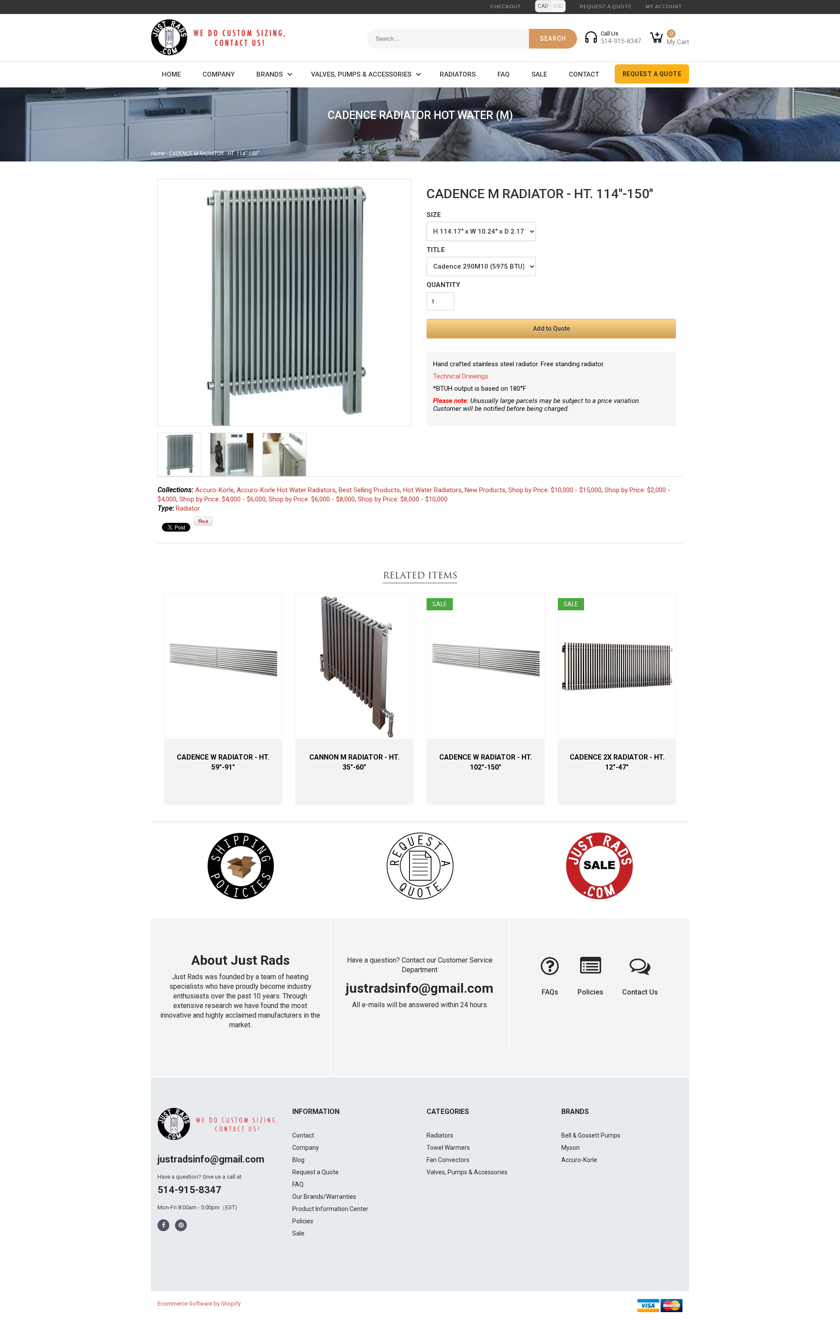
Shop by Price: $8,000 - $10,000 (403, 499)
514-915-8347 (189, 1189)
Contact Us (640, 992)
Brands (269, 74)
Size (434, 215)
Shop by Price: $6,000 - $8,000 (312, 499)
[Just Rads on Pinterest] (181, 1225)
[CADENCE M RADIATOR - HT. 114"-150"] (284, 305)
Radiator (188, 508)
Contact (584, 74)
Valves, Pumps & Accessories (361, 74)
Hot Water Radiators (432, 490)
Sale (539, 74)
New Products (485, 490)
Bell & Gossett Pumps (590, 1135)
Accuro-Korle (214, 490)
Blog (298, 1159)
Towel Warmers (448, 1147)
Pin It (203, 521)
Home (171, 74)
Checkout (505, 6)
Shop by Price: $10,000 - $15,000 (555, 490)
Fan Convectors (448, 1159)
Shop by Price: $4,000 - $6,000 (222, 499)
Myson (570, 1147)
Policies (590, 992)
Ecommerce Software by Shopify (199, 1303)
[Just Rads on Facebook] (163, 1225)
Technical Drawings (460, 376)
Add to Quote (551, 328)
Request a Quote (606, 6)
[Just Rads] (218, 37)
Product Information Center (330, 1208)
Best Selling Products (369, 490)
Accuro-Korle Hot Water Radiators (286, 490)
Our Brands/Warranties (324, 1196)
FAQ (503, 74)
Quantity (443, 285)
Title (436, 250)
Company (218, 74)
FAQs (550, 992)
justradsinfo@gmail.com (420, 988)
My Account (664, 6)
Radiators (458, 74)
